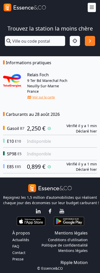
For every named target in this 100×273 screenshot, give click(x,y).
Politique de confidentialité (65, 245)
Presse (18, 259)
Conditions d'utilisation (68, 239)
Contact (18, 252)
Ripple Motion (74, 262)
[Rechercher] (90, 41)
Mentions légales (73, 250)
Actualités (20, 239)
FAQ (15, 246)
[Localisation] (75, 41)
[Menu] (92, 7)
